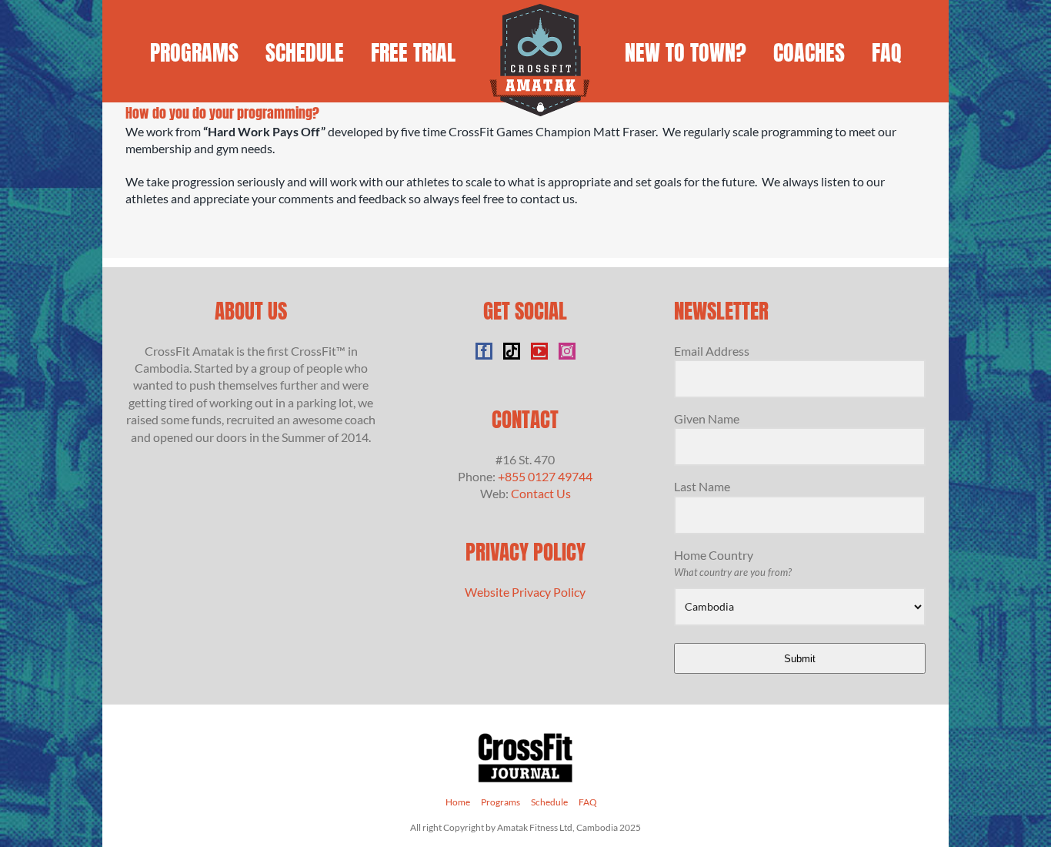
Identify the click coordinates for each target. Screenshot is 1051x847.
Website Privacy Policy (525, 591)
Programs (500, 802)
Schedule (549, 802)
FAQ (588, 802)
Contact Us (541, 493)
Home (457, 802)
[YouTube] (539, 351)
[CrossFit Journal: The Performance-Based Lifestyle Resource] (525, 737)
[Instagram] (567, 351)
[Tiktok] (511, 351)
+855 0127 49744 (545, 476)
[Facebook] (483, 351)
